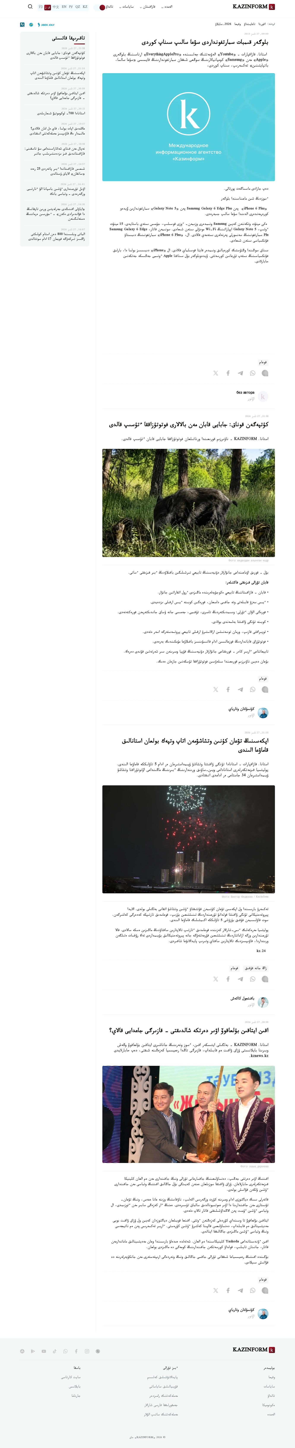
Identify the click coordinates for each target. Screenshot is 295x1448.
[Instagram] (265, 373)
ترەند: (271, 24)
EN (64, 7)
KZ (85, 7)
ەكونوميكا (268, 1405)
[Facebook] (228, 373)
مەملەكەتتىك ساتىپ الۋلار (161, 1415)
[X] (215, 373)
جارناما (76, 1396)
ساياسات (269, 1387)
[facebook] (76, 1351)
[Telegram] (240, 373)
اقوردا (262, 25)
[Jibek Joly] (44, 25)
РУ (71, 7)
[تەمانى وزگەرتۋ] (99, 7)
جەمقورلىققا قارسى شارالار (161, 1405)
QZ (77, 7)
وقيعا (238, 25)
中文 (56, 7)
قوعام (263, 362)
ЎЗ (41, 7)
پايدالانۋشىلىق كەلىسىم (162, 1378)
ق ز (47, 7)
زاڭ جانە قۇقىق (256, 968)
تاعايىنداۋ (249, 25)
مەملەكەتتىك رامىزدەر (163, 1396)
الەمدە (271, 1415)
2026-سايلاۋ (223, 25)
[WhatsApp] (252, 373)
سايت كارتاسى (71, 1378)
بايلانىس (75, 1387)
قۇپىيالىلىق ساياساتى (163, 1387)
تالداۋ (109, 7)
